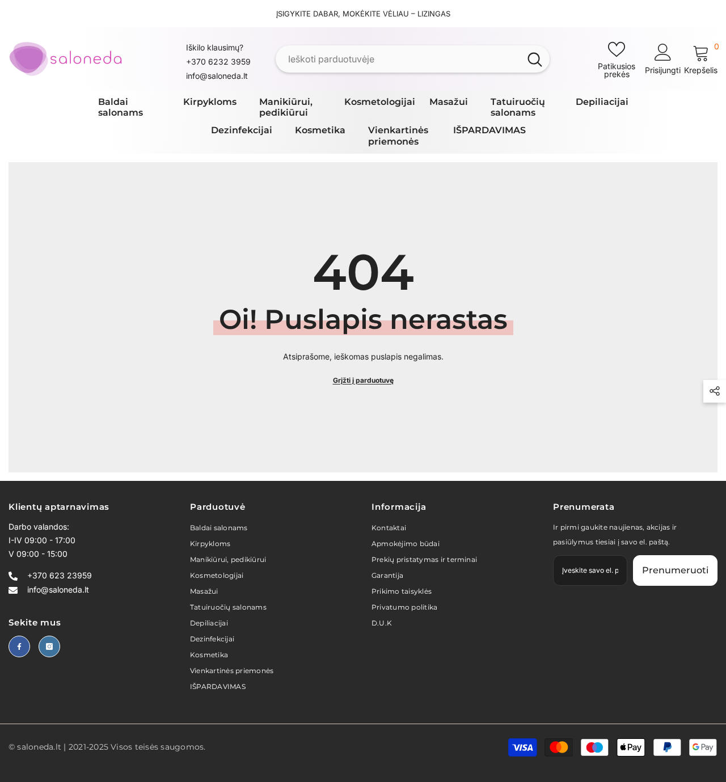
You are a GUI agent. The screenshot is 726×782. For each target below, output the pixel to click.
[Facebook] (19, 646)
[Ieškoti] (413, 59)
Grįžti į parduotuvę (363, 380)
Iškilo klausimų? (214, 47)
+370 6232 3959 (218, 61)
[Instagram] (49, 646)
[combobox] (398, 59)
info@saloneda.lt (217, 76)
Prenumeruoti (675, 570)
